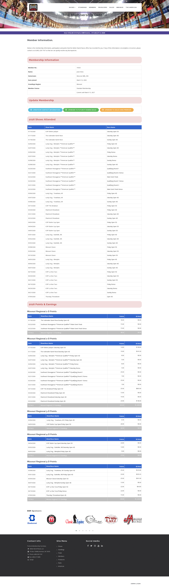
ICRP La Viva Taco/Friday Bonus (56, 491)
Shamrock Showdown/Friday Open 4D (53, 393)
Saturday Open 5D (113, 131)
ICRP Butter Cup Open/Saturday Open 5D (59, 443)
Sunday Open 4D (112, 140)
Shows (72, 7)
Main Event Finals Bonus (115, 189)
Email (31, 560)
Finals (60, 553)
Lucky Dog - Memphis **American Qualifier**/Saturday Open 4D (61, 360)
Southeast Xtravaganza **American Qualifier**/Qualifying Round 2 (62, 385)
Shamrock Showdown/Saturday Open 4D (54, 397)
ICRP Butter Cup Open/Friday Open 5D (59, 424)
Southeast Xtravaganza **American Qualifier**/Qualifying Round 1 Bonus (64, 380)
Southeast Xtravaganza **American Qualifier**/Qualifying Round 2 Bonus (64, 376)
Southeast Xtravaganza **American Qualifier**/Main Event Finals (61, 324)
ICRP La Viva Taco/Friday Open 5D (57, 487)
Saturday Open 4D (113, 136)
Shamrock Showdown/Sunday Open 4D (53, 401)
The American (131, 7)
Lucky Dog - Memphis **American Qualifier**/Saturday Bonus (60, 368)
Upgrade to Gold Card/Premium (118, 110)
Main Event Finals (112, 177)
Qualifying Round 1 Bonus (115, 181)
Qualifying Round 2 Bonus (115, 173)
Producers (102, 7)
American (61, 566)
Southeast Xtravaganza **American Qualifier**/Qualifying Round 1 (62, 372)
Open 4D (110, 297)
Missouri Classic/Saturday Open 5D (57, 479)
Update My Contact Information (46, 110)
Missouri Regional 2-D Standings (51, 405)
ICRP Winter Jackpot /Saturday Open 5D (53, 347)
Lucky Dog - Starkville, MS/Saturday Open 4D (60, 447)
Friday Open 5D (112, 206)
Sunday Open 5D (112, 230)
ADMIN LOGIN (136, 583)
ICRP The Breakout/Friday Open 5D (52, 389)
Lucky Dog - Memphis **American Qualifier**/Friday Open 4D (60, 356)
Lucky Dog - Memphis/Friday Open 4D (58, 451)
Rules (111, 7)
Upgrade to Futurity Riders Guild (82, 110)
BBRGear (119, 7)
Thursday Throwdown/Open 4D (56, 495)
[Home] (33, 7)
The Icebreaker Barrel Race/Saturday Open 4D (55, 352)
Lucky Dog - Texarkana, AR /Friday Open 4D (61, 420)
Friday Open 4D (112, 144)
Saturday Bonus (112, 156)
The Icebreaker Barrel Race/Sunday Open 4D (55, 320)
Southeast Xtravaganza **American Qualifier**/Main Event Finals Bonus (64, 328)
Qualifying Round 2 (113, 185)
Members (92, 7)
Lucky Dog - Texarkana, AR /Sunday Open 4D (60, 470)
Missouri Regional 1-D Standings (51, 333)
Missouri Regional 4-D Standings (56, 455)
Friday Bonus (111, 152)
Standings (82, 7)
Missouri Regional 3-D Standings (57, 428)
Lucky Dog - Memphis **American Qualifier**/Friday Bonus (59, 364)
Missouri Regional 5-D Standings (56, 499)
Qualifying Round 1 (113, 169)
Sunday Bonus (111, 160)
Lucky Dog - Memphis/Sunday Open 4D (58, 483)
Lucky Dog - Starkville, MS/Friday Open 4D (59, 474)
